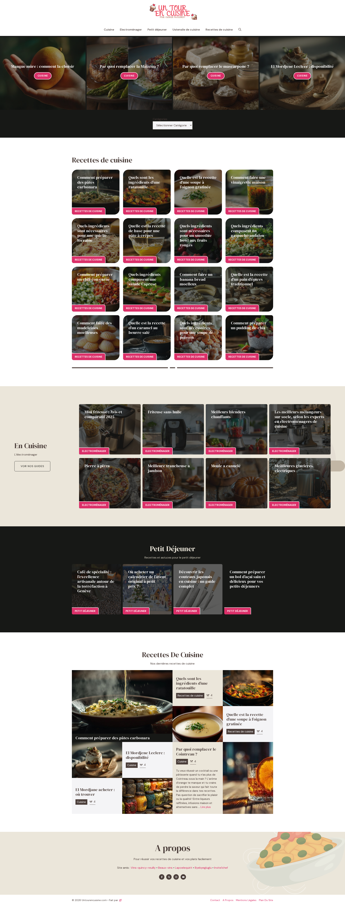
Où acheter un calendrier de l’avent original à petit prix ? (147, 579)
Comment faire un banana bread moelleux (196, 279)
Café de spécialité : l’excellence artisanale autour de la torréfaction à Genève (95, 581)
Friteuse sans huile (164, 412)
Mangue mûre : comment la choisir (42, 66)
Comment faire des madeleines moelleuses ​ (94, 327)
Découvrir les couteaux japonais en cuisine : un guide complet (197, 579)
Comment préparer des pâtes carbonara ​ (113, 738)
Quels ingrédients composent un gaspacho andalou (247, 230)
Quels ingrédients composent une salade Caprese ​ (144, 279)
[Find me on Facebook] (161, 877)
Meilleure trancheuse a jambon (169, 468)
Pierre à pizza (97, 465)
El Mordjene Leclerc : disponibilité (302, 66)
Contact (215, 900)
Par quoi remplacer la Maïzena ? (129, 66)
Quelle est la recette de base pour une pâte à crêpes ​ (146, 230)
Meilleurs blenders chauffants (228, 414)
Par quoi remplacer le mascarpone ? (215, 66)
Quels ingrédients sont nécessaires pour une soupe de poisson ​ (196, 330)
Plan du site (266, 900)
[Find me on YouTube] (183, 877)
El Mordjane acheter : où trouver (95, 792)
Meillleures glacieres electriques (294, 468)
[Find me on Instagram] (176, 877)
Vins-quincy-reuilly (143, 868)
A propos (228, 900)
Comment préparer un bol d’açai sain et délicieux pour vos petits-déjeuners (247, 579)
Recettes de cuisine (219, 29)
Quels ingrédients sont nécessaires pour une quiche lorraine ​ (93, 233)
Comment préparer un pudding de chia (248, 325)
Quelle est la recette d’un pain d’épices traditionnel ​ (249, 279)
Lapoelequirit (183, 868)
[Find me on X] (169, 877)
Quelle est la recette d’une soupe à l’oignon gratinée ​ (198, 182)
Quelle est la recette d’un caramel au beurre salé (146, 327)
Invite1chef (221, 868)
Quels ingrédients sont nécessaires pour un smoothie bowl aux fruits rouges (196, 235)
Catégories (160, 119)
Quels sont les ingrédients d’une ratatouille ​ (144, 182)
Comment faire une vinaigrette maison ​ (248, 180)
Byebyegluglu (203, 868)
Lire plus (206, 807)
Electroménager (131, 29)
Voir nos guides (32, 466)
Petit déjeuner (157, 29)
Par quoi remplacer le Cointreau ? (196, 751)
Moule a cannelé (226, 465)
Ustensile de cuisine (186, 29)
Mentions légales (246, 900)
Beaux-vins (165, 868)
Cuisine (109, 29)
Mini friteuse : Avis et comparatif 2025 (103, 414)
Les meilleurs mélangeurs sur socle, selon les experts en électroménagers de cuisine (299, 419)
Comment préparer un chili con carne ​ (95, 277)
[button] (240, 29)
